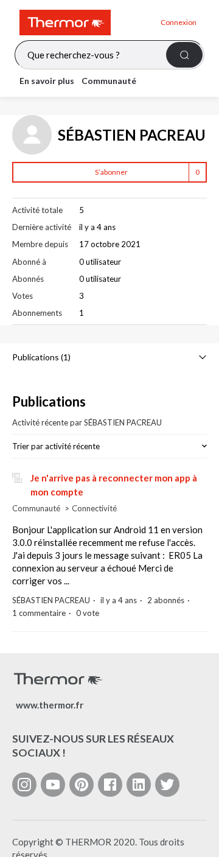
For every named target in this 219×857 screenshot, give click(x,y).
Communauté (109, 80)
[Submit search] (184, 55)
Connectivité (94, 508)
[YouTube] (53, 784)
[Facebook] (110, 784)
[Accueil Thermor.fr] (84, 22)
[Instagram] (24, 784)
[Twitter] (167, 784)
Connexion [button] (178, 22)
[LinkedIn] (139, 784)
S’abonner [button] (111, 172)
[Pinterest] (81, 784)
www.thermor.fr (49, 704)
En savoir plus (46, 80)
